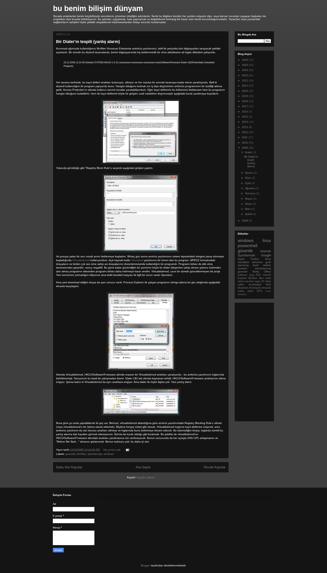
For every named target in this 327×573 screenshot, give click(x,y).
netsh (241, 281)
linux (266, 240)
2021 (245, 85)
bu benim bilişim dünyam (98, 8)
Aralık (249, 152)
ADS (258, 275)
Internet (265, 251)
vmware (242, 268)
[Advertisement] (253, 361)
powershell (247, 245)
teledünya (242, 294)
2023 (245, 75)
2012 (245, 132)
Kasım (249, 172)
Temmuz (250, 193)
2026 (245, 59)
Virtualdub (137, 260)
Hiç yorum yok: (112, 449)
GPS (259, 291)
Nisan (249, 203)
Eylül (248, 183)
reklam (267, 265)
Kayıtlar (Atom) (146, 477)
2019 (245, 96)
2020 (245, 90)
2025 (245, 64)
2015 (245, 116)
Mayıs (249, 198)
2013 (245, 127)
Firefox (255, 258)
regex (258, 281)
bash (256, 265)
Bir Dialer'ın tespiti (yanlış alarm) (88, 41)
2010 (245, 142)
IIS (263, 281)
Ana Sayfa (143, 467)
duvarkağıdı (255, 284)
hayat (241, 258)
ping (251, 275)
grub (268, 262)
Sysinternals (94, 453)
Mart (248, 208)
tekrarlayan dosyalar (260, 287)
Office (267, 271)
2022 (245, 80)
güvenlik (70, 453)
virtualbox (243, 262)
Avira (268, 258)
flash (268, 284)
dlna (261, 278)
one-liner (249, 281)
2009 (245, 147)
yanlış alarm (246, 291)
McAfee (81, 453)
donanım (257, 262)
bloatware (243, 287)
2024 (245, 70)
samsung (243, 265)
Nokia (255, 271)
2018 (245, 101)
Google (266, 255)
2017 (245, 106)
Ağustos (250, 188)
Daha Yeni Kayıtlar (69, 467)
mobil (268, 278)
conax (268, 291)
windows (109, 453)
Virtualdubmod (81, 260)
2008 (245, 220)
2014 (245, 121)
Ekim (248, 177)
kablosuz (243, 275)
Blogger (145, 565)
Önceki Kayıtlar (215, 467)
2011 (245, 137)
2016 (245, 111)
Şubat (249, 213)
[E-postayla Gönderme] (127, 449)
